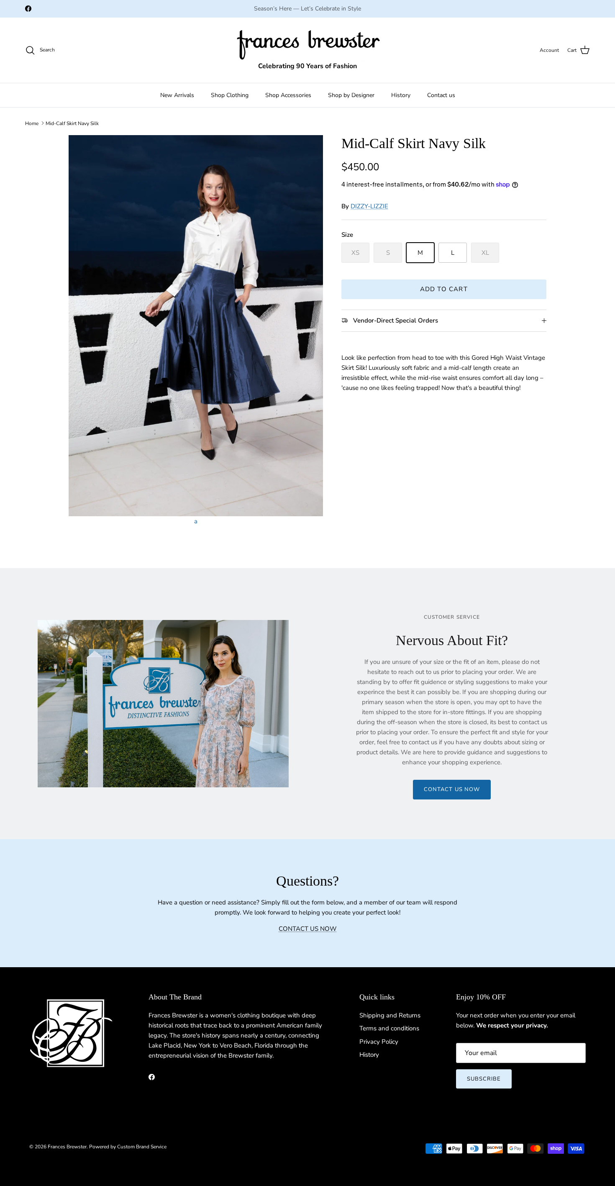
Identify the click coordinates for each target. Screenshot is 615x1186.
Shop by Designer (351, 95)
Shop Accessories (288, 95)
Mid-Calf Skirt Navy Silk (72, 123)
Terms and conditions (389, 1028)
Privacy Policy (378, 1041)
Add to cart (444, 289)
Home (31, 123)
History (400, 95)
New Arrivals (177, 95)
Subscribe (484, 1079)
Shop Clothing (230, 95)
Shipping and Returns (389, 1015)
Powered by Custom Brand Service (128, 1146)
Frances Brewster (67, 1146)
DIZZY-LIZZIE (369, 206)
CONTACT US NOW (308, 929)
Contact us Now (452, 789)
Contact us (441, 95)
